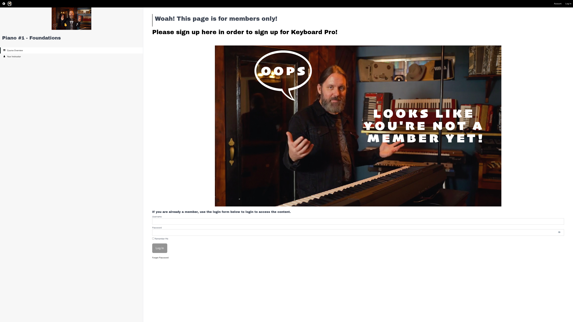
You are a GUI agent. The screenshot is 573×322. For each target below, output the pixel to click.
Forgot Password (160, 257)
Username (157, 216)
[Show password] (559, 232)
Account (558, 3)
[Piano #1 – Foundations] (71, 18)
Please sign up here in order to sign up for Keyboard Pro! (244, 32)
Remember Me (161, 238)
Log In (568, 3)
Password (157, 227)
